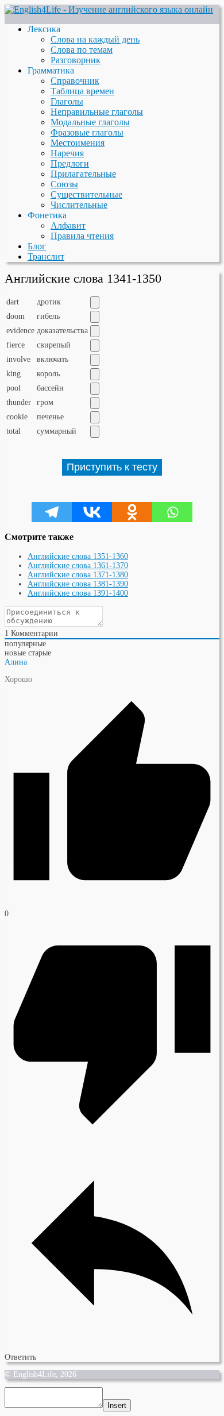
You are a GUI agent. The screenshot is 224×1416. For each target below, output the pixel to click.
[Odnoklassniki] (132, 512)
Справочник (75, 81)
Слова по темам (82, 50)
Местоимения (78, 143)
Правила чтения (82, 236)
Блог (37, 246)
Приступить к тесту (112, 467)
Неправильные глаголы (97, 112)
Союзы (64, 184)
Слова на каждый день (95, 39)
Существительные (86, 194)
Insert (116, 1405)
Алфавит (68, 225)
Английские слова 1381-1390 (78, 584)
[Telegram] (52, 512)
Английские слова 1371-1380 (78, 574)
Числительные (79, 205)
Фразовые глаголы (87, 132)
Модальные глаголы (90, 122)
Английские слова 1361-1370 (78, 565)
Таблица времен (82, 91)
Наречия (67, 153)
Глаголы (67, 101)
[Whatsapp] (172, 512)
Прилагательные (83, 174)
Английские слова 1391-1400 (78, 593)
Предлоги (70, 163)
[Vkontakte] (92, 512)
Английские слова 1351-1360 (78, 556)
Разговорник (76, 60)
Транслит (46, 256)
